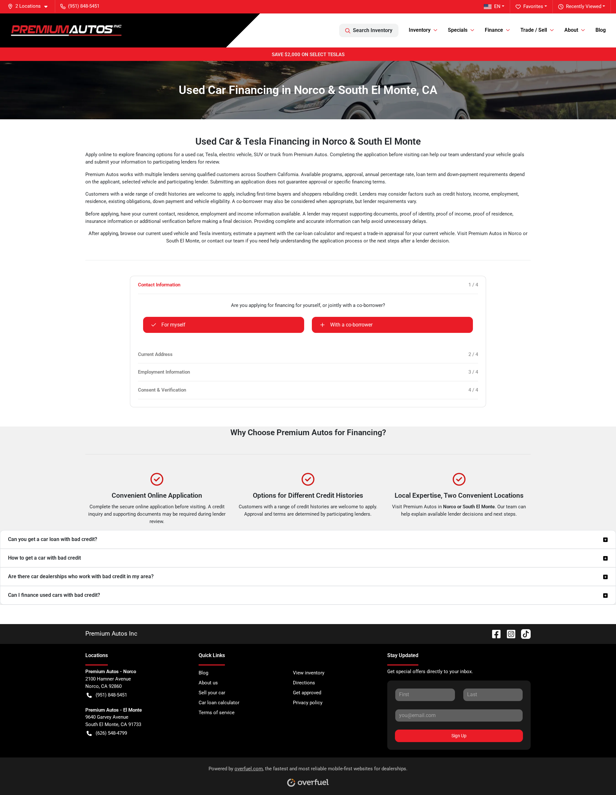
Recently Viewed (583, 6)
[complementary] (597, 776)
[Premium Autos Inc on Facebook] (493, 634)
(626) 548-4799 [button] (111, 733)
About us (208, 683)
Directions (304, 683)
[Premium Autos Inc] (66, 30)
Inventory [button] (420, 30)
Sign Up (458, 735)
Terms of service (217, 712)
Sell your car (212, 693)
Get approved (307, 693)
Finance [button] (494, 30)
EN (497, 6)
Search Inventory (372, 30)
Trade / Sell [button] (533, 30)
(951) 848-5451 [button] (83, 6)
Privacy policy (307, 703)
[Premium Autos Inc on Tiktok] (523, 634)
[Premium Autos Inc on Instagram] (508, 634)
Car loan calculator (219, 703)
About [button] (571, 30)
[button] (30, 6)
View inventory (308, 673)
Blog (600, 30)
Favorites (533, 6)
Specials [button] (457, 30)
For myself (173, 325)
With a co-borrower (351, 325)
